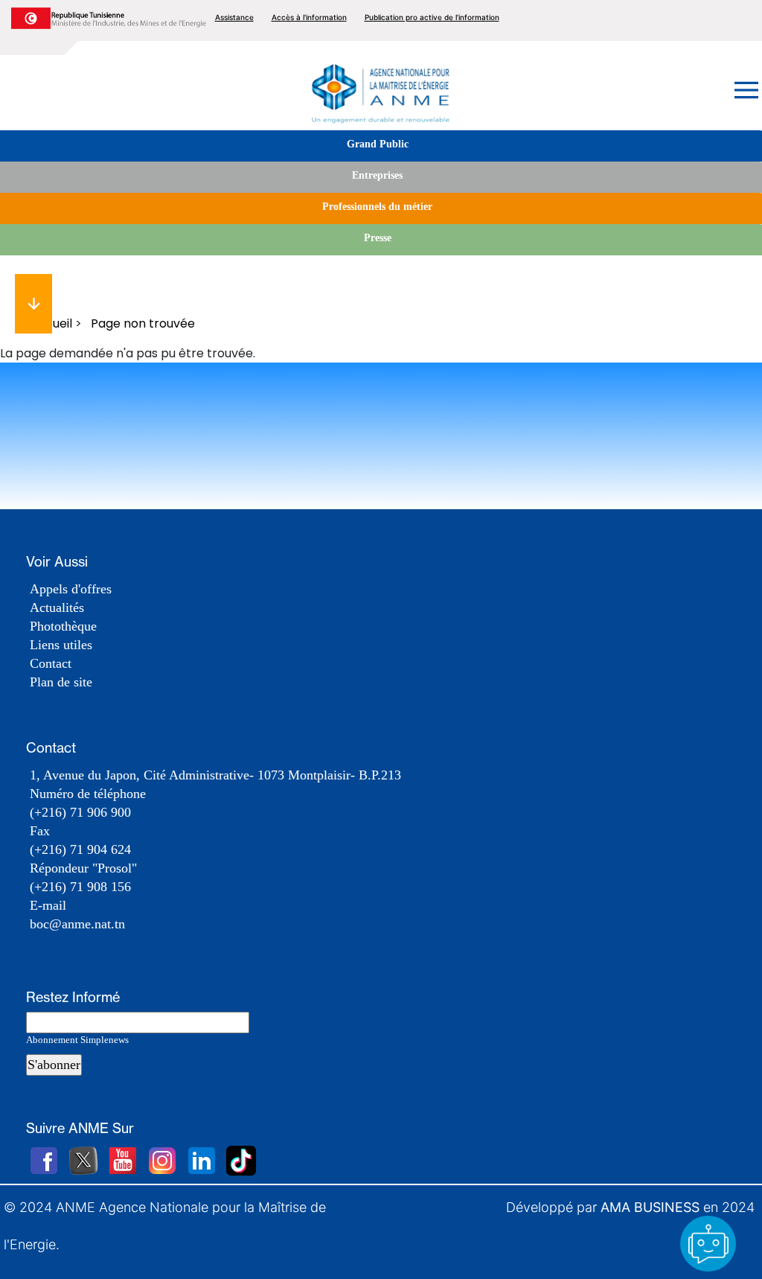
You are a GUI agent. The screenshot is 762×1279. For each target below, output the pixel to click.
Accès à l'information (309, 17)
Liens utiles (61, 644)
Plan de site (61, 681)
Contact (50, 663)
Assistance (234, 17)
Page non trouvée (143, 323)
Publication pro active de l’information (432, 17)
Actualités (57, 607)
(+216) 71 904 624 (80, 849)
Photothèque (63, 626)
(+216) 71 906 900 (80, 812)
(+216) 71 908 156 (80, 886)
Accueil (51, 323)
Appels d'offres (71, 588)
